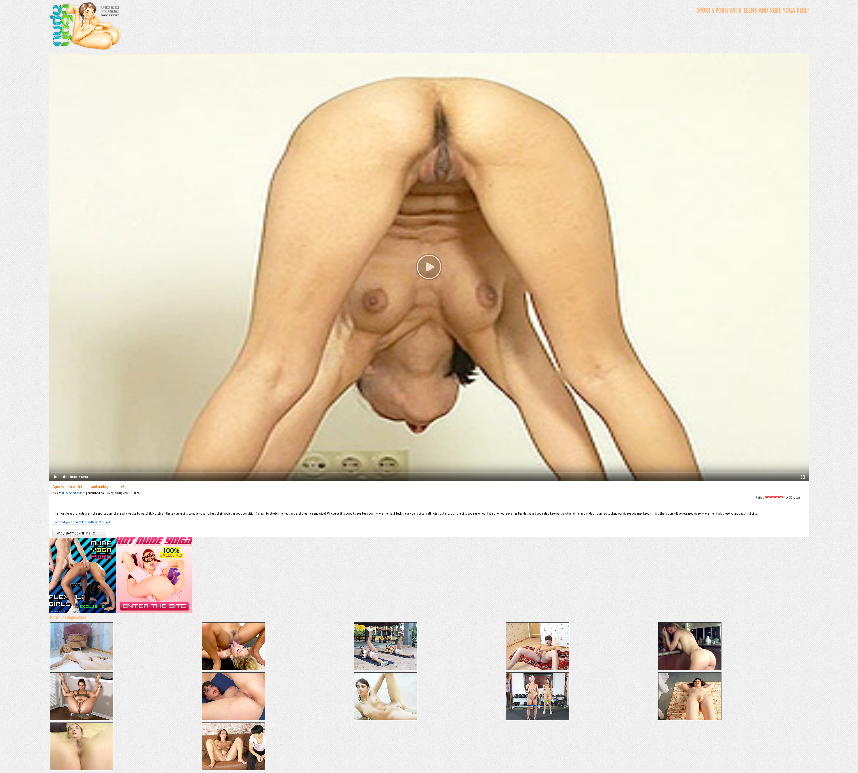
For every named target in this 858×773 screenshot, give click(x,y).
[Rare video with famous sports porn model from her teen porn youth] (689, 669)
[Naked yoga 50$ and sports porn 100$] (689, 719)
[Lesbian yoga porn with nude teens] (233, 669)
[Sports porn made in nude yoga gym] (537, 719)
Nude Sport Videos (74, 493)
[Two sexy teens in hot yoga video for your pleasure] (385, 669)
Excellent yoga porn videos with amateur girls (82, 522)
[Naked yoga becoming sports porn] (81, 769)
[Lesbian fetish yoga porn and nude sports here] (233, 769)
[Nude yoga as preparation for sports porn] (233, 719)
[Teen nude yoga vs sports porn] (385, 719)
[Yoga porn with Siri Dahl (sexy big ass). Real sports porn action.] (81, 719)
